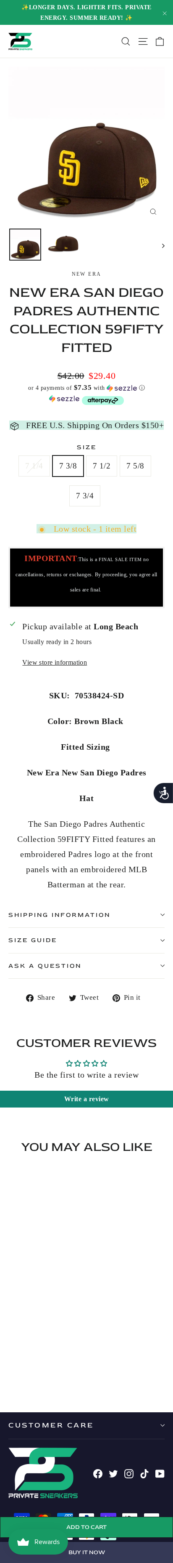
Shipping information (59, 915)
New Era (87, 274)
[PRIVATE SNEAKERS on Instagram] (129, 1472)
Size (87, 447)
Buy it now (86, 1552)
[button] (86, 388)
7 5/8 (135, 465)
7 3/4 (85, 495)
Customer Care (51, 1425)
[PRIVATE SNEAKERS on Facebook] (97, 1472)
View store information (54, 662)
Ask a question (44, 966)
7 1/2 (101, 465)
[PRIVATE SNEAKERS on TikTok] (144, 1472)
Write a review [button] (86, 1098)
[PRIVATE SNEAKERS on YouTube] (160, 1472)
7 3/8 (68, 465)
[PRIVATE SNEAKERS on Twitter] (113, 1472)
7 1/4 (34, 465)
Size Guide (32, 940)
